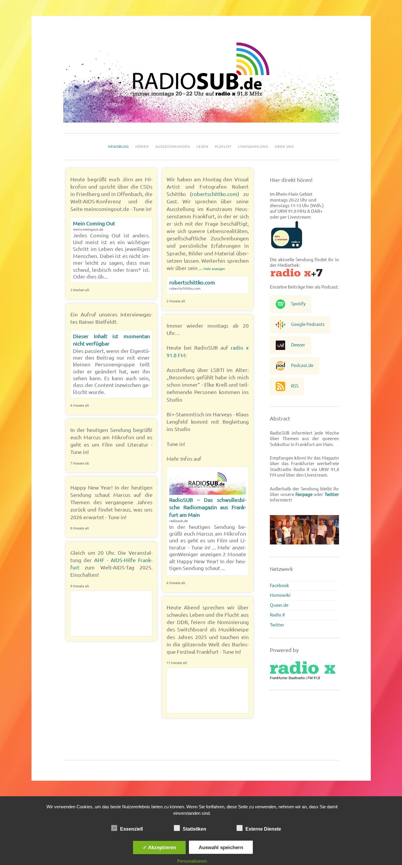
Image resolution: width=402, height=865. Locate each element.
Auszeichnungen (172, 146)
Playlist (223, 146)
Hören (142, 146)
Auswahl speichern (221, 847)
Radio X (277, 614)
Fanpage (304, 494)
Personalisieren (192, 861)
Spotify (298, 303)
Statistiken (194, 829)
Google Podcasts (308, 324)
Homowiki (280, 595)
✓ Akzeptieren (159, 847)
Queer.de (279, 605)
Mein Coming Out (94, 223)
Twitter (332, 494)
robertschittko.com (214, 194)
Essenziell (131, 829)
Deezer (298, 344)
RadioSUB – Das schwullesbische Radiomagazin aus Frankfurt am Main (207, 507)
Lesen (202, 146)
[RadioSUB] (201, 120)
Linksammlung (253, 146)
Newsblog (118, 146)
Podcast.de (302, 365)
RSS (294, 385)
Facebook (279, 585)
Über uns (284, 146)
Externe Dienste (263, 829)
